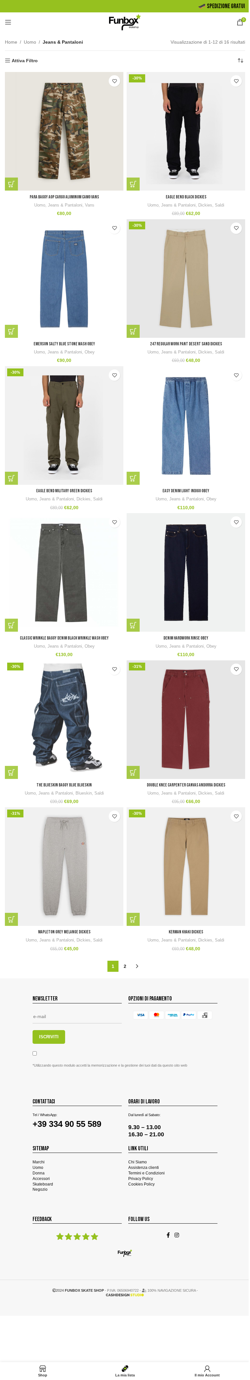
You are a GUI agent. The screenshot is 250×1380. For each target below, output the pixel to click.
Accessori (41, 1178)
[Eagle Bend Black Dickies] (186, 131)
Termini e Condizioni (146, 1173)
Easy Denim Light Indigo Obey (185, 491)
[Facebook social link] (168, 1235)
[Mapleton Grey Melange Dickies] (64, 866)
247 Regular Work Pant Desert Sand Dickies (186, 344)
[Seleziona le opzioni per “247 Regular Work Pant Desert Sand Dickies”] (133, 331)
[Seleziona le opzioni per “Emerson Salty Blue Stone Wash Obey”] (11, 331)
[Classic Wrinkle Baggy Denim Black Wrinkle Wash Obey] (64, 572)
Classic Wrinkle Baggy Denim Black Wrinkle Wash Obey (64, 638)
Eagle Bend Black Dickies (186, 197)
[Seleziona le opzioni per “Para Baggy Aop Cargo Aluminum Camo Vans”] (11, 184)
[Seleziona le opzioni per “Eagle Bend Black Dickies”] (133, 184)
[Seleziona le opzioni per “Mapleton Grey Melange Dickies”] (11, 919)
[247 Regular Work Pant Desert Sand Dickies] (186, 278)
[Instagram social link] (176, 1235)
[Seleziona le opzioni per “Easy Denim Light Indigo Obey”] (133, 478)
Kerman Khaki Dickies (186, 932)
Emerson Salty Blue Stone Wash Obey (64, 344)
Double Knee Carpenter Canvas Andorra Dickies (186, 785)
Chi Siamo (137, 1162)
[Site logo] (125, 21)
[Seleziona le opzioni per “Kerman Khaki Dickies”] (133, 919)
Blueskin (84, 793)
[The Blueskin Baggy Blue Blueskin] (64, 719)
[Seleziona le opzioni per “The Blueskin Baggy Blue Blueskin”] (11, 772)
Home (11, 42)
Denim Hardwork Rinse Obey (185, 638)
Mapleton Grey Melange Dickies (64, 932)
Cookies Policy (141, 1184)
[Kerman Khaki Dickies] (186, 866)
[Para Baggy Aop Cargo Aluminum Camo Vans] (64, 131)
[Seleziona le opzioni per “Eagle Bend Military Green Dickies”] (11, 478)
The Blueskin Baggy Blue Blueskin (64, 785)
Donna (39, 1173)
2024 (80, 1290)
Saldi (219, 205)
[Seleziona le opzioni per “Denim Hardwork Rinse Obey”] (133, 625)
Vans (89, 205)
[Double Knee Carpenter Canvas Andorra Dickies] (186, 719)
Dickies (205, 205)
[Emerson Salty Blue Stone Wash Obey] (64, 278)
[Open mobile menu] (8, 22)
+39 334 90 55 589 (67, 1124)
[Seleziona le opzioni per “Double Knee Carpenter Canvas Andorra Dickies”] (133, 772)
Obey (90, 352)
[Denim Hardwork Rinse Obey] (186, 572)
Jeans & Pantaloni (65, 205)
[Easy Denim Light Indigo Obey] (186, 425)
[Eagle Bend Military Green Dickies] (64, 425)
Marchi (39, 1162)
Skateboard (43, 1184)
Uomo (30, 42)
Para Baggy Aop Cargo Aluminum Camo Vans (64, 197)
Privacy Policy (140, 1178)
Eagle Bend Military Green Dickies (64, 491)
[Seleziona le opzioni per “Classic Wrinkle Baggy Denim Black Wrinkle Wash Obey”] (11, 625)
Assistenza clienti (143, 1167)
